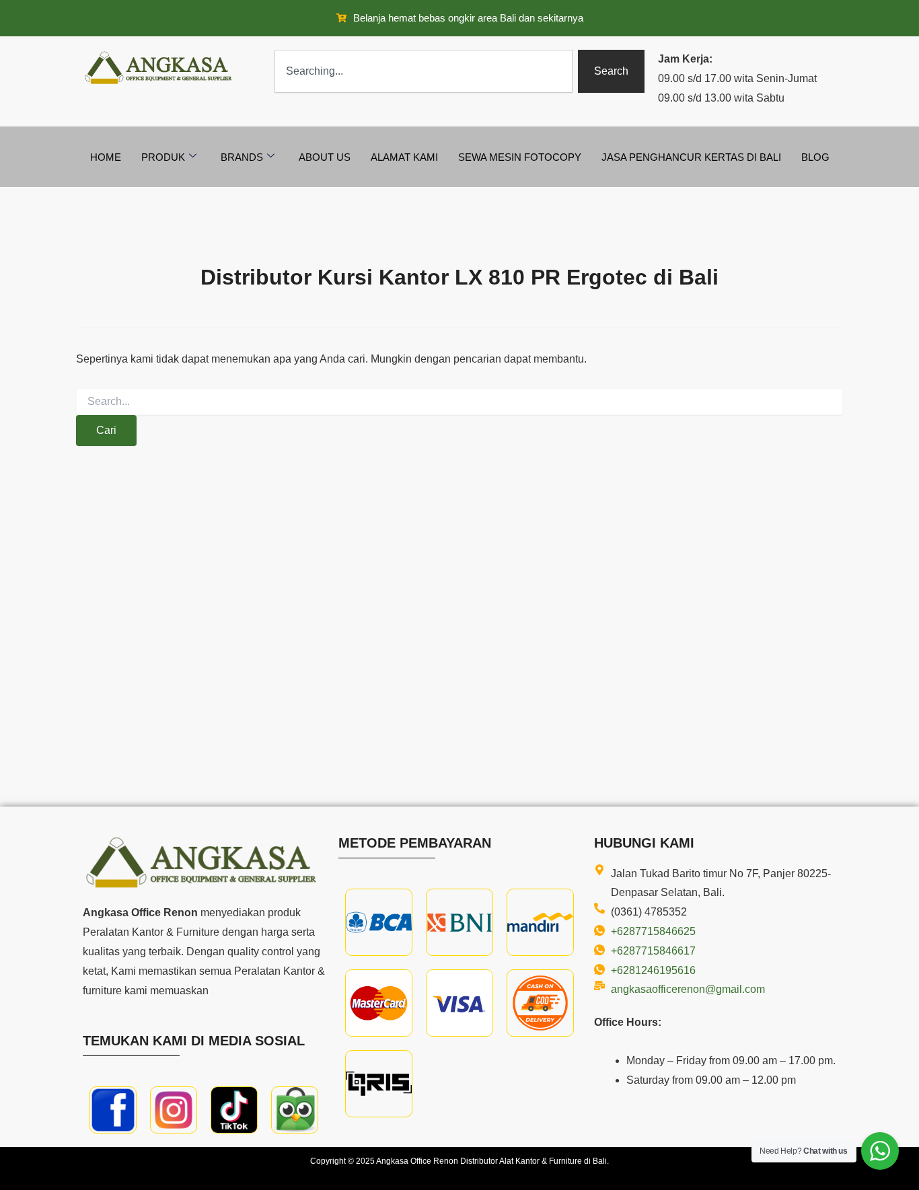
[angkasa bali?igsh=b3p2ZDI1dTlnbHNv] (173, 1109)
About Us (325, 157)
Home (105, 157)
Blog (815, 157)
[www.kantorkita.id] (160, 67)
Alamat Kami (404, 157)
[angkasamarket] (294, 1109)
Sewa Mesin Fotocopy (519, 157)
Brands (242, 157)
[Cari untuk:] (459, 401)
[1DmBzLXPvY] (113, 1109)
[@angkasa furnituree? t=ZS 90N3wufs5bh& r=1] (234, 1109)
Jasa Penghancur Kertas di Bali (691, 157)
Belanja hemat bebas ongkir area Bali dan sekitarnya (468, 18)
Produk (163, 157)
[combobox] (423, 71)
